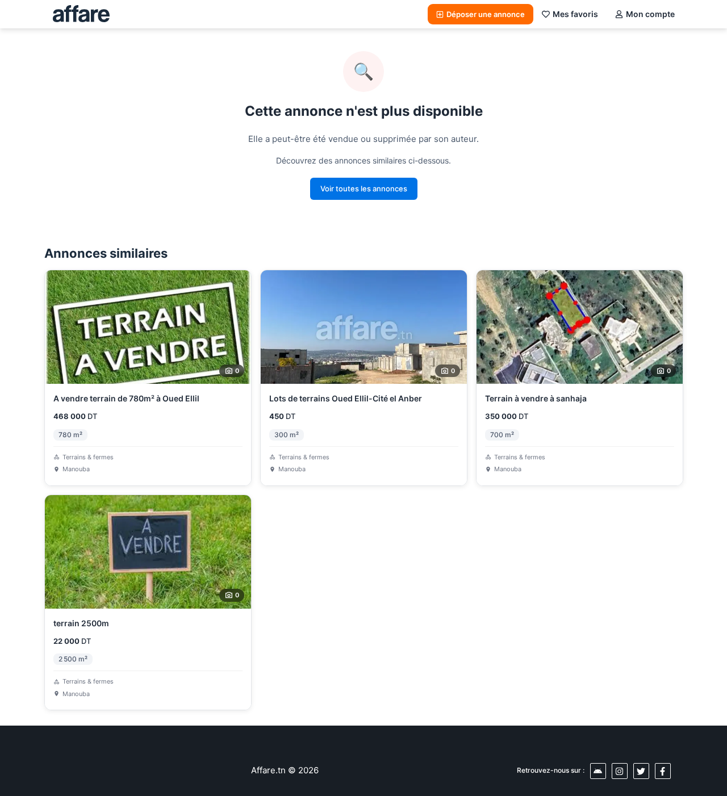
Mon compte (650, 14)
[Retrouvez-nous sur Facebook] (663, 771)
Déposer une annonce (485, 14)
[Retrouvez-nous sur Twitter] (641, 771)
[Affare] (81, 14)
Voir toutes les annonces (363, 188)
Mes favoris (575, 14)
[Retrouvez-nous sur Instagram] (620, 771)
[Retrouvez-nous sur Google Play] (598, 771)
